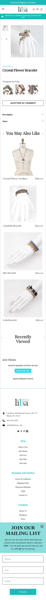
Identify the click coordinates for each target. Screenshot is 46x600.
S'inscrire (23, 592)
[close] (42, 526)
